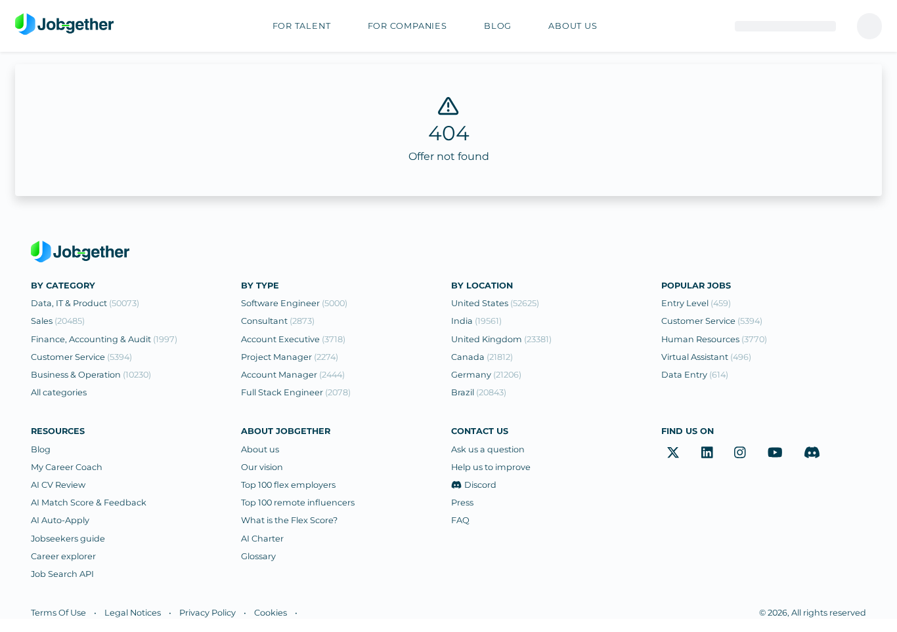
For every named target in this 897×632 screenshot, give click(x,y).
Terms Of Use (58, 613)
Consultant (278, 321)
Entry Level (696, 303)
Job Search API (62, 574)
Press (462, 502)
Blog (41, 449)
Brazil (478, 392)
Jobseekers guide (68, 538)
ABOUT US (572, 26)
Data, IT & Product (85, 303)
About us (260, 449)
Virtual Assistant (706, 357)
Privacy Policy (207, 613)
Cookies (270, 613)
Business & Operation (91, 375)
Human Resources (714, 339)
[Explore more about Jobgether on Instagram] (740, 453)
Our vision (262, 467)
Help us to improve (491, 467)
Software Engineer (294, 303)
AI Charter (262, 538)
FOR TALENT (302, 26)
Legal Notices (132, 613)
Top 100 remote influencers (298, 502)
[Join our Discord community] (812, 453)
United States (495, 303)
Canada (482, 357)
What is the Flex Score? (289, 520)
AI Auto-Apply (60, 520)
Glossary (258, 556)
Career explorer (63, 556)
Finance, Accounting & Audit (104, 339)
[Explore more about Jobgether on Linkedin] (707, 453)
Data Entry (694, 375)
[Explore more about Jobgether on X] (673, 453)
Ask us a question (488, 449)
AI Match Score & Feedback (88, 502)
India (476, 321)
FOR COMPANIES (407, 26)
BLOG (498, 26)
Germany (486, 375)
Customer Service (81, 357)
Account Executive (293, 339)
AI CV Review (58, 485)
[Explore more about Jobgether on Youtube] (775, 453)
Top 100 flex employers (288, 485)
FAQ (460, 520)
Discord (480, 485)
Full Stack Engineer (296, 392)
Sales (58, 321)
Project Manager (289, 357)
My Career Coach (66, 467)
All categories (59, 392)
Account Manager (293, 375)
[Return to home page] (64, 25)
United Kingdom (501, 339)
